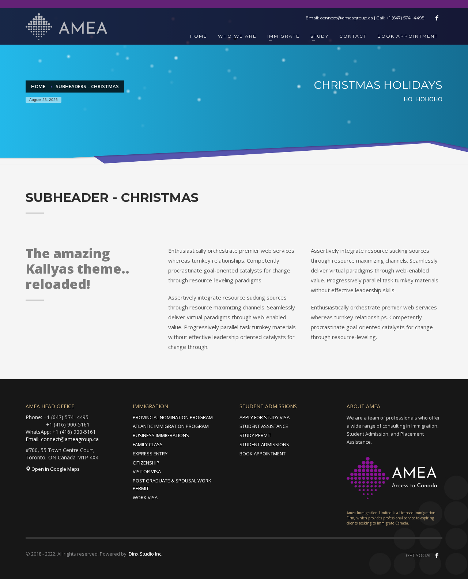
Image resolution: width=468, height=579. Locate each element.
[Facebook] (436, 17)
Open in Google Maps (55, 469)
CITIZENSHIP (146, 462)
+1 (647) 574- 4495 (405, 17)
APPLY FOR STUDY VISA (264, 417)
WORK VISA (145, 497)
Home (38, 86)
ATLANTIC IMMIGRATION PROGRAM (171, 426)
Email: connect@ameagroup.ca (62, 439)
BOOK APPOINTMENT (262, 453)
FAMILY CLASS (148, 444)
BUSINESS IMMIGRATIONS (161, 435)
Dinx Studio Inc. (145, 553)
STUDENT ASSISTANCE (263, 426)
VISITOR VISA (147, 471)
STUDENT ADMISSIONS (264, 444)
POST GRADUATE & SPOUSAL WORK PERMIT (172, 484)
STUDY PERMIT (255, 435)
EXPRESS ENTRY (150, 453)
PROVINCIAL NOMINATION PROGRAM (173, 417)
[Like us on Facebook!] (436, 555)
